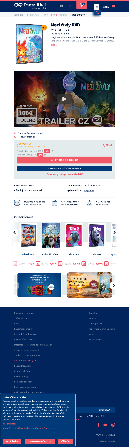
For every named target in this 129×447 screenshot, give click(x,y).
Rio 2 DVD (74, 254)
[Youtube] (105, 425)
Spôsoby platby (22, 318)
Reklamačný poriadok (24, 339)
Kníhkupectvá (95, 323)
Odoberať (105, 410)
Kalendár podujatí (23, 381)
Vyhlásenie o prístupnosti (26, 350)
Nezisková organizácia (25, 387)
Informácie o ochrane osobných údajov (33, 344)
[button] (12, 441)
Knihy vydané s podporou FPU (29, 392)
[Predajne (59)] (61, 5)
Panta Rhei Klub (22, 371)
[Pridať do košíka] (15, 263)
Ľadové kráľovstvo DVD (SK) (51, 254)
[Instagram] (113, 425)
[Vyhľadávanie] (97, 12)
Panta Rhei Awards (23, 366)
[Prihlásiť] (69, 5)
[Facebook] (98, 425)
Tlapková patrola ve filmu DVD (28, 254)
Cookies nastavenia (106, 441)
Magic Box (89, 190)
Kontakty (93, 313)
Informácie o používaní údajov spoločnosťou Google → (28, 428)
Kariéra (92, 318)
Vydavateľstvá (95, 339)
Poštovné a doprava (24, 313)
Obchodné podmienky (25, 334)
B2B (16, 323)
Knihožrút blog (21, 376)
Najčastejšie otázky (23, 329)
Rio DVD (97, 254)
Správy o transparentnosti (27, 355)
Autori (91, 334)
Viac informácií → (10, 424)
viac (53, 44)
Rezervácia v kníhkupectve (102, 329)
